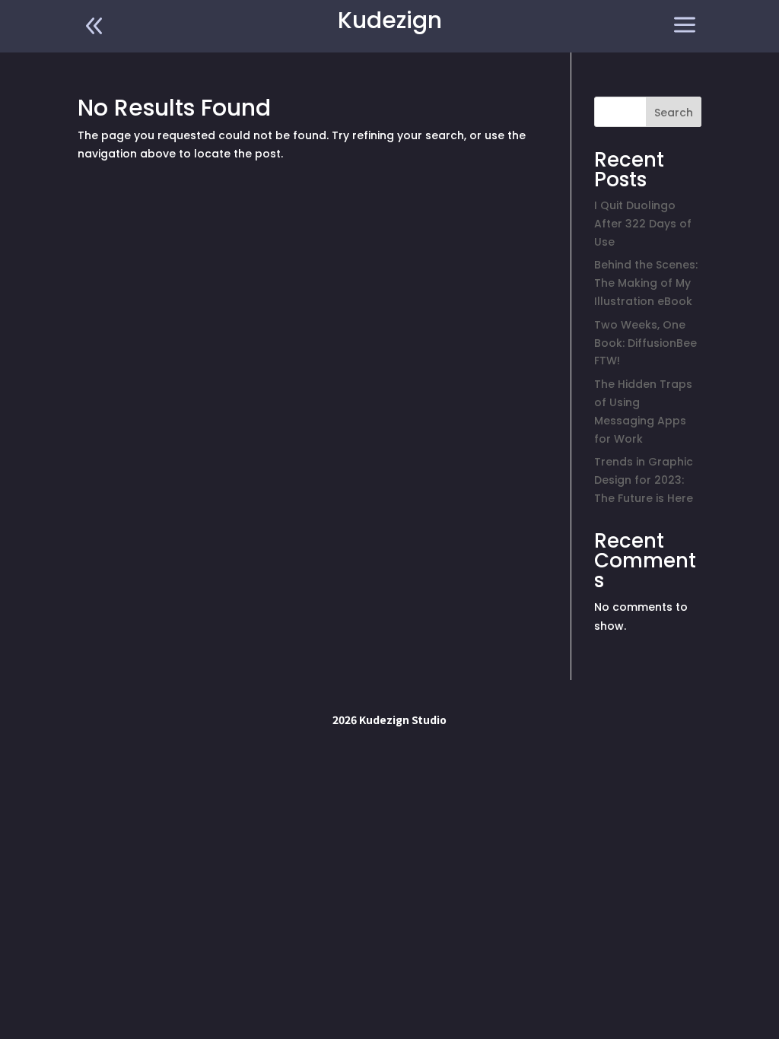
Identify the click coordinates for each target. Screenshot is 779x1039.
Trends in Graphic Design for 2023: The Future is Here (643, 480)
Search (673, 112)
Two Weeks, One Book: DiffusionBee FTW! (645, 343)
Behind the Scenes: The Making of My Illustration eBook (646, 283)
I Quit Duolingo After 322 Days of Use (643, 223)
